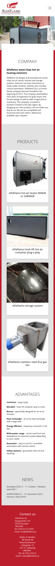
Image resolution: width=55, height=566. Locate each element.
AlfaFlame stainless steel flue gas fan (27, 363)
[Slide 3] (25, 46)
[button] (4, 33)
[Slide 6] (39, 46)
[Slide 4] (30, 46)
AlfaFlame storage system (27, 305)
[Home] (12, 8)
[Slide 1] (16, 46)
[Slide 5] (34, 46)
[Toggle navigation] (49, 8)
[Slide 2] (21, 46)
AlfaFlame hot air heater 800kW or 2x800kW (27, 194)
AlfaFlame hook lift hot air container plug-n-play (27, 251)
